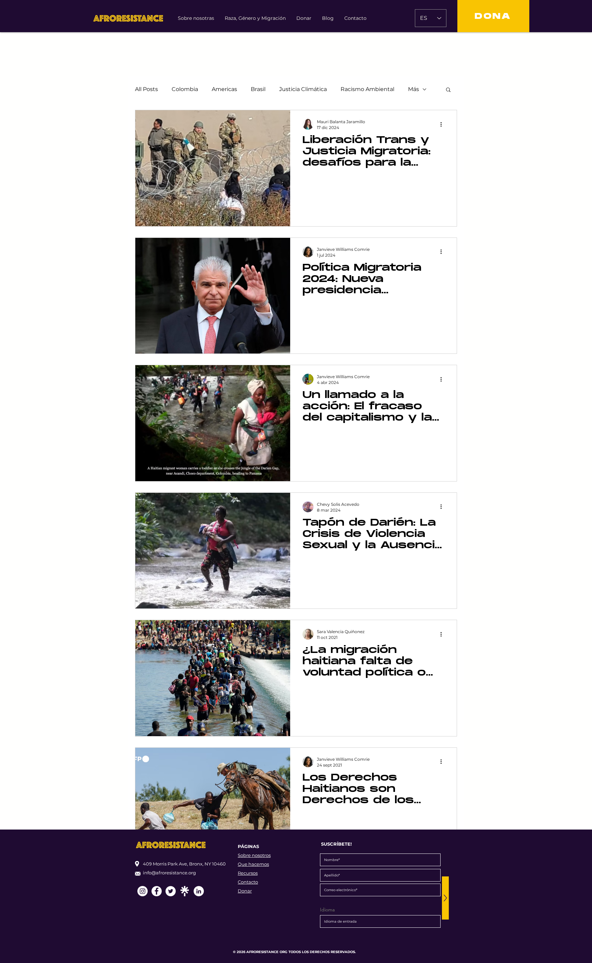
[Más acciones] (443, 124)
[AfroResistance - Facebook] (156, 891)
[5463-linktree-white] (185, 891)
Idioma (327, 909)
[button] (448, 90)
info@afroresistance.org (169, 872)
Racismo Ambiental (367, 89)
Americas (224, 89)
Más (413, 89)
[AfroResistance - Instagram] (142, 891)
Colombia (185, 89)
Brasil (258, 89)
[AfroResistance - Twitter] (170, 891)
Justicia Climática (303, 89)
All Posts (146, 89)
